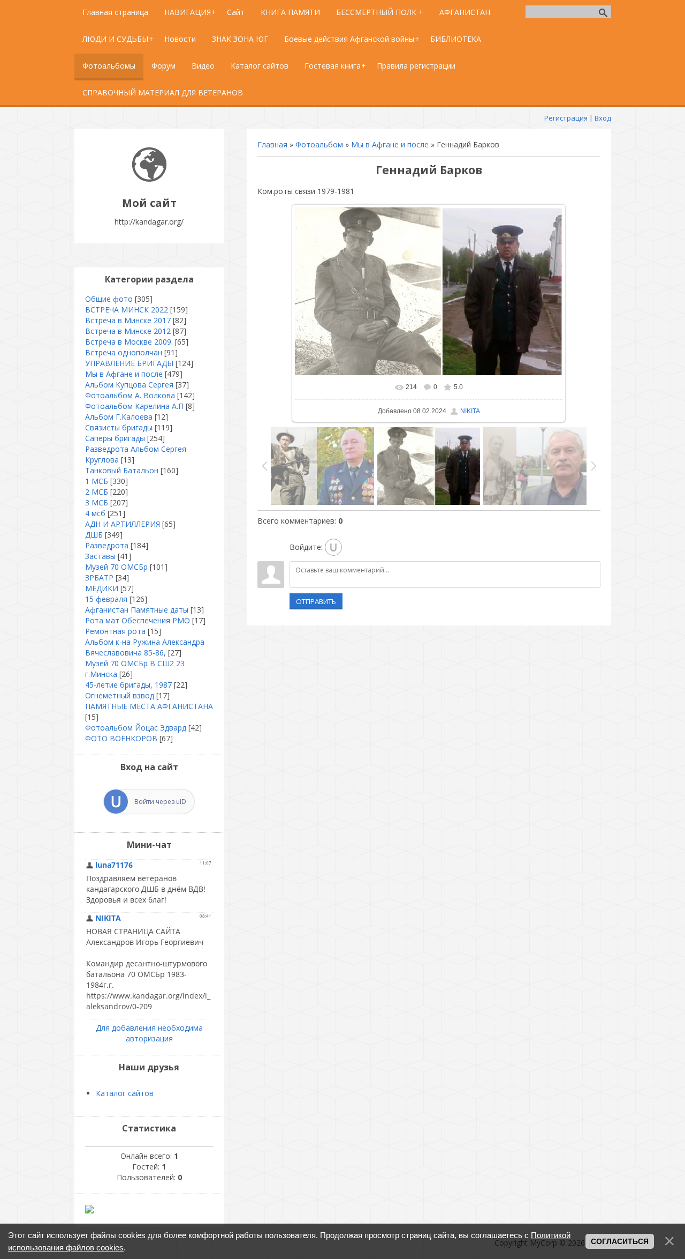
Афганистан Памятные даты (136, 610)
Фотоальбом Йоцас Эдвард (135, 727)
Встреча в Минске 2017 (128, 320)
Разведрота (106, 545)
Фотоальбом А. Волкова (130, 395)
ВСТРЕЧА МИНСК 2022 (126, 309)
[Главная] (149, 179)
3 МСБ (96, 502)
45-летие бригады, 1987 (128, 685)
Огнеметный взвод (119, 695)
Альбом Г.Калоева (119, 417)
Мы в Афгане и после (390, 144)
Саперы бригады (115, 438)
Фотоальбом (319, 144)
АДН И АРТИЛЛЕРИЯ (122, 524)
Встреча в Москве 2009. (129, 342)
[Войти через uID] (333, 547)
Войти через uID (160, 801)
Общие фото (109, 299)
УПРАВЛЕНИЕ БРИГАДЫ (129, 363)
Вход (603, 118)
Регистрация (566, 118)
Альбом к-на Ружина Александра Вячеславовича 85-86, (144, 647)
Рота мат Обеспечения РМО (137, 620)
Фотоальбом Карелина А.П (134, 406)
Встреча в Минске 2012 (128, 331)
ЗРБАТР (99, 577)
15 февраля (106, 599)
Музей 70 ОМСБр (116, 567)
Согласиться (620, 1241)
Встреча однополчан (123, 352)
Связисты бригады (119, 427)
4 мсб (95, 513)
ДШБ (94, 535)
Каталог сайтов (125, 1093)
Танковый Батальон (121, 470)
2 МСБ (96, 492)
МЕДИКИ (101, 588)
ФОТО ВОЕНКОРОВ (121, 738)
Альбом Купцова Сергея (129, 384)
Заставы (100, 556)
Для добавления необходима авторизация (149, 1033)
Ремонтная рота (115, 631)
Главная (272, 144)
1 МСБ (96, 481)
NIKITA (470, 411)
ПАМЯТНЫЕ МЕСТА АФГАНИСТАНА (149, 706)
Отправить (316, 601)
